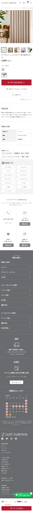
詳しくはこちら (16, 382)
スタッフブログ (5, 492)
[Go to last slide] (25, 395)
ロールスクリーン (23, 171)
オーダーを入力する (15, 82)
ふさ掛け (8, 186)
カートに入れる (18, 508)
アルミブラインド (8, 179)
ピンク (4, 156)
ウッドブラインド (23, 175)
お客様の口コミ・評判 (6, 478)
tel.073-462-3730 (8, 219)
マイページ (4, 448)
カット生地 (24, 186)
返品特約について (25, 99)
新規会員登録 (4, 443)
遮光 (22, 153)
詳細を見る (25, 224)
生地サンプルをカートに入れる (18, 89)
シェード (8, 171)
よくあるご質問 (5, 457)
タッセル (24, 182)
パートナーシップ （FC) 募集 (9, 494)
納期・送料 (4, 470)
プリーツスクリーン (8, 175)
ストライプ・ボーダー (14, 156)
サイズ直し (4, 473)
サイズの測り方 (5, 464)
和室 (27, 156)
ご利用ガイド (4, 459)
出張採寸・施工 (5, 487)
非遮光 (27, 153)
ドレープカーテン (8, 167)
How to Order (4, 462)
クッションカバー (16, 8)
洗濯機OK (4, 75)
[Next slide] (26, 395)
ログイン (23, 2)
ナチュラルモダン (7, 153)
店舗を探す (4, 485)
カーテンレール (8, 182)
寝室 (23, 156)
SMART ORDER (5, 489)
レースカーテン (24, 167)
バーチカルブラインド (23, 179)
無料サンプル (4, 466)
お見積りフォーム (5, 468)
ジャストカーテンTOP (6, 8)
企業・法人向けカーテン (7, 480)
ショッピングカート (6, 452)
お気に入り (20, 2)
